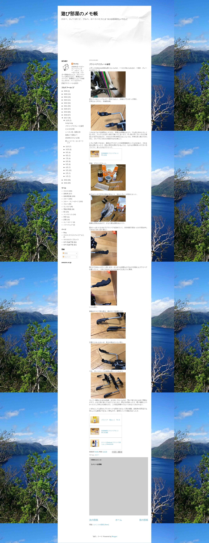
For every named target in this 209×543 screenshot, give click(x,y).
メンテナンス (68, 214)
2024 (66, 97)
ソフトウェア (68, 225)
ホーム (118, 520)
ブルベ (65, 204)
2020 (66, 109)
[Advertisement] (104, 39)
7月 (67, 158)
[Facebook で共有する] (119, 452)
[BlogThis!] (115, 452)
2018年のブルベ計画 (72, 138)
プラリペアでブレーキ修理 (74, 126)
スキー (97, 455)
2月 (67, 173)
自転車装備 (67, 196)
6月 (67, 161)
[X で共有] (117, 452)
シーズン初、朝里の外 (73, 132)
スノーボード (68, 222)
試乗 (65, 219)
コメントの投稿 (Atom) (101, 524)
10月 (67, 149)
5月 (67, 164)
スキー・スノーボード (71, 201)
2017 (66, 118)
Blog (65, 232)
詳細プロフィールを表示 (70, 83)
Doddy (76, 64)
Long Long (69, 123)
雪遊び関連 (67, 209)
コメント (67, 257)
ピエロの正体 (69, 129)
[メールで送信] (113, 452)
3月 (67, 170)
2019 (66, 112)
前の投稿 (143, 520)
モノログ (66, 206)
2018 (66, 115)
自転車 (65, 193)
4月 (67, 167)
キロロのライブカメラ (71, 239)
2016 (66, 180)
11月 (67, 146)
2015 (66, 183)
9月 (67, 152)
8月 (67, 155)
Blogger (114, 536)
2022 (66, 103)
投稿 (66, 253)
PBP (64, 217)
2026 (66, 91)
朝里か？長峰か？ (71, 135)
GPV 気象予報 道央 (70, 242)
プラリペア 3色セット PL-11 (110, 420)
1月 (67, 176)
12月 (67, 120)
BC (64, 212)
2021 (66, 106)
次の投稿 (93, 520)
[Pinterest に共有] (121, 452)
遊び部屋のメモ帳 (79, 13)
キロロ (65, 191)
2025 (66, 94)
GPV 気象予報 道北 (70, 245)
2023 (66, 100)
